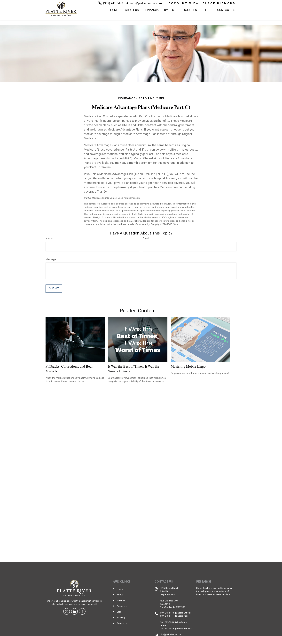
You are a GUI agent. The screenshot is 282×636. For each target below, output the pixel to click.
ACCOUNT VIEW (184, 3)
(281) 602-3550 (167, 622)
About (120, 594)
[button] (114, 10)
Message (51, 259)
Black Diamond (219, 3)
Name (49, 238)
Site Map (121, 617)
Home (120, 589)
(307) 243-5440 (113, 3)
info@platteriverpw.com (146, 3)
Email (146, 238)
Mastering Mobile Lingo (188, 366)
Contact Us (122, 623)
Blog (119, 612)
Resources (122, 606)
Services (121, 600)
